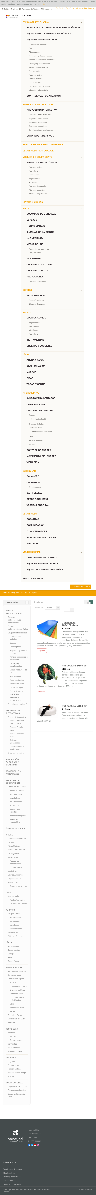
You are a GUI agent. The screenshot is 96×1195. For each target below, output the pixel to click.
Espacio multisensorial (36, 22)
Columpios (33, 482)
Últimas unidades (33, 202)
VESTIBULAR (29, 471)
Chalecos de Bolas (36, 424)
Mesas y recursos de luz (38, 67)
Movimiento (33, 258)
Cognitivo (32, 519)
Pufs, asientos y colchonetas (40, 86)
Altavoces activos (35, 167)
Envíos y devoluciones (12, 1177)
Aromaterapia (34, 71)
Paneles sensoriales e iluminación (42, 60)
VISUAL (26, 208)
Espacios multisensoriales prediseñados (53, 27)
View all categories (33, 578)
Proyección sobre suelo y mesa (41, 115)
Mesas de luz (34, 244)
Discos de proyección (37, 281)
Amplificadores (34, 179)
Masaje (31, 372)
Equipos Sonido (36, 317)
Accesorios (33, 182)
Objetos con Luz (37, 270)
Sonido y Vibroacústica (41, 162)
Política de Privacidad (42, 1189)
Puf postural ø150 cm (74, 706)
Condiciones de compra (12, 1169)
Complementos (35, 253)
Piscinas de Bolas (36, 440)
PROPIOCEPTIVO (31, 393)
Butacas (32, 415)
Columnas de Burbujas (41, 214)
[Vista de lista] (91, 602)
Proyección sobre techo (38, 122)
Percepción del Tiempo (41, 537)
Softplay (32, 543)
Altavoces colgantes (36, 190)
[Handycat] (12, 15)
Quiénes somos (9, 1180)
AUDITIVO (27, 312)
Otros (31, 437)
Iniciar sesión (81, 8)
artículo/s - (82, 587)
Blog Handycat (9, 1173)
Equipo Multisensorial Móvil (45, 569)
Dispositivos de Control (42, 557)
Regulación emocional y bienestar (43, 144)
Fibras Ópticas (36, 226)
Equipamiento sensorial (42, 39)
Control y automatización (43, 96)
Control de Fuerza (38, 450)
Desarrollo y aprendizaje (38, 151)
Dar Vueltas (34, 493)
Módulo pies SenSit (38, 419)
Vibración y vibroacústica (38, 90)
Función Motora (36, 531)
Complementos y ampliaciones (41, 130)
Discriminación (36, 366)
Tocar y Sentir (36, 384)
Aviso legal (7, 1189)
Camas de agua (35, 82)
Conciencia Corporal (40, 410)
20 (66, 610)
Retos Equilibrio (37, 499)
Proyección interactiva (41, 110)
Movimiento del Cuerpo (41, 456)
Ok (44, 4)
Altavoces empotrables (38, 194)
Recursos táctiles (35, 75)
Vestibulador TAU (37, 505)
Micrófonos (33, 330)
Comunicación (35, 525)
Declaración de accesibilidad (22, 1189)
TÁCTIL (26, 354)
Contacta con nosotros (12, 1184)
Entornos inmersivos (40, 136)
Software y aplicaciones (38, 126)
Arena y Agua (35, 360)
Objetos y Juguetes (39, 346)
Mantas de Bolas (35, 428)
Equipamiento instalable (42, 563)
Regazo (32, 444)
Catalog (27, 16)
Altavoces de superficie (38, 186)
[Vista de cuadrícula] (86, 602)
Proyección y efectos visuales (40, 56)
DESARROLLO (30, 514)
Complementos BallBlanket (41, 432)
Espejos (32, 48)
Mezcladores (34, 175)
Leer (48, 4)
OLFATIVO (27, 290)
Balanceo (32, 476)
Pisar (29, 378)
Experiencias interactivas (38, 105)
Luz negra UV (34, 238)
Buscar (91, 8)
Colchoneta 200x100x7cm (70, 624)
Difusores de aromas (37, 304)
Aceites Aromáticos (36, 300)
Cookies (6, 1192)
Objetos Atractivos (39, 264)
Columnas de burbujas (38, 44)
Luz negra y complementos (39, 63)
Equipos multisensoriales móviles (48, 33)
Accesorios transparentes (39, 249)
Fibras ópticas (34, 52)
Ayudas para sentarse (40, 398)
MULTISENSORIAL (31, 552)
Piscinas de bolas (35, 79)
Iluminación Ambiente (40, 232)
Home (5, 593)
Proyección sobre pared (38, 119)
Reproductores (34, 171)
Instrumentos (35, 340)
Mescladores (34, 326)
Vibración (32, 462)
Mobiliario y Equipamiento (37, 157)
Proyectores (35, 276)
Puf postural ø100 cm (74, 665)
